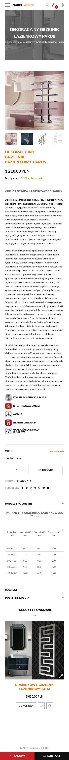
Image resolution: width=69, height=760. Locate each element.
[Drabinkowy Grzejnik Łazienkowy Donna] (34, 660)
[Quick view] (61, 696)
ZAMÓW (19, 755)
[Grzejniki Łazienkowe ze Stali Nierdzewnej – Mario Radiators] (23, 5)
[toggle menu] (7, 5)
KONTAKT (53, 755)
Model (9, 451)
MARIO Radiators (30, 747)
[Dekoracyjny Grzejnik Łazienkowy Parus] (11, 139)
